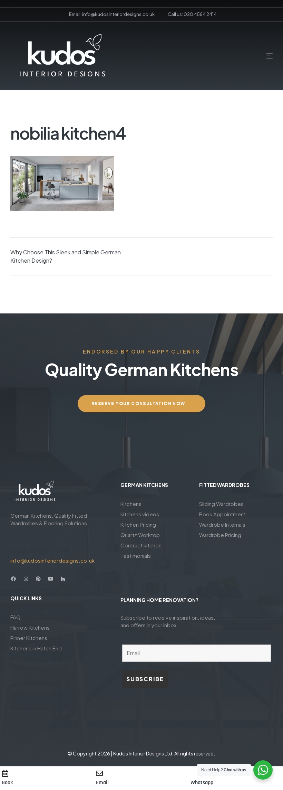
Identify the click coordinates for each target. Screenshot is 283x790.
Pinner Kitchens (28, 637)
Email (102, 782)
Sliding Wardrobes (221, 503)
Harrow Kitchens (30, 627)
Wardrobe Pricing (220, 535)
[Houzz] (63, 579)
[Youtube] (51, 579)
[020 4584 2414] (14, 538)
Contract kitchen (141, 545)
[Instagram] (26, 579)
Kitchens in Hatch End (36, 648)
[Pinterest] (38, 579)
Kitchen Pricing (138, 524)
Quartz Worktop (140, 535)
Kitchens (131, 503)
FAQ (15, 617)
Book (7, 782)
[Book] (5, 773)
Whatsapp (202, 782)
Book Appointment (222, 514)
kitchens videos (139, 514)
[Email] (99, 773)
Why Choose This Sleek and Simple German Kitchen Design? (65, 256)
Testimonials (135, 555)
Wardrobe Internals (222, 524)
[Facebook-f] (13, 579)
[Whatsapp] (194, 773)
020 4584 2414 (39, 550)
